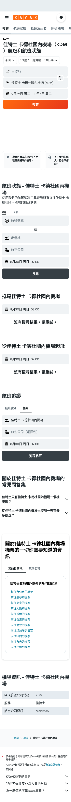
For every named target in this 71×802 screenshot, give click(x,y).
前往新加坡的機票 (22, 630)
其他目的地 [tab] (15, 568)
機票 (16, 738)
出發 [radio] (16, 212)
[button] (6, 17)
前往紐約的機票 (20, 636)
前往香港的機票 (20, 619)
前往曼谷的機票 (20, 597)
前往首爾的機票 (20, 614)
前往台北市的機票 (22, 592)
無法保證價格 (53, 764)
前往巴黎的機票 (20, 647)
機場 (25, 738)
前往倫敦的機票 (20, 625)
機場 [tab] (26, 408)
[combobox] (39, 238)
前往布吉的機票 (20, 641)
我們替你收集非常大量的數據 (26, 784)
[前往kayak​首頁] (25, 17)
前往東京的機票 (20, 603)
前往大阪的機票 (20, 608)
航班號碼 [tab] (11, 408)
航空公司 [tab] (34, 568)
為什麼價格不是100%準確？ (25, 791)
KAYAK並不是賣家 (18, 776)
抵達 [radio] (4, 212)
